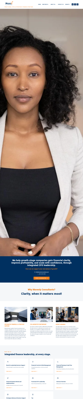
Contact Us (61, 4)
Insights (67, 4)
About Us (53, 4)
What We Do (45, 4)
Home (39, 4)
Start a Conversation (40, 278)
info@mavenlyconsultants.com (42, 272)
